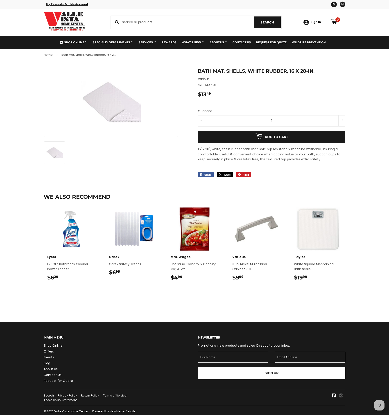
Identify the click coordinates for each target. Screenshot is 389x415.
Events (49, 357)
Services (146, 42)
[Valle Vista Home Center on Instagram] (341, 396)
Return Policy (90, 395)
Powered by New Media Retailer (114, 411)
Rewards (168, 42)
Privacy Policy (67, 395)
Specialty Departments (112, 42)
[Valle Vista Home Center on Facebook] (334, 396)
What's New (192, 42)
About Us (217, 42)
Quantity (205, 111)
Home (48, 55)
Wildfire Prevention (309, 42)
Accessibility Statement (60, 400)
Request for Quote (271, 42)
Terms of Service (115, 395)
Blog (47, 363)
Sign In (316, 22)
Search (270, 22)
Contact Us (242, 42)
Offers (49, 351)
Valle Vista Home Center (71, 411)
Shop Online (74, 42)
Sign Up (271, 373)
